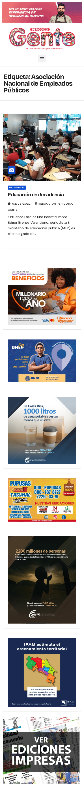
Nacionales (17, 187)
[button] (42, 58)
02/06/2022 (22, 204)
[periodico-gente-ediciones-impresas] (41, 750)
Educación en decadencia (36, 195)
